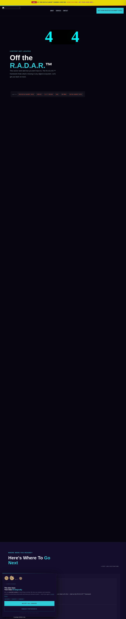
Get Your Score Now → (86, 2)
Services (58, 10)
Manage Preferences (29, 609)
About (52, 10)
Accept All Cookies (29, 603)
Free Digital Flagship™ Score (26, 94)
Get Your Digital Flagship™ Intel (110, 10)
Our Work (64, 94)
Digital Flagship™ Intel (76, 94)
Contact (65, 10)
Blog (57, 94)
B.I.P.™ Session (49, 94)
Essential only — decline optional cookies (29, 612)
